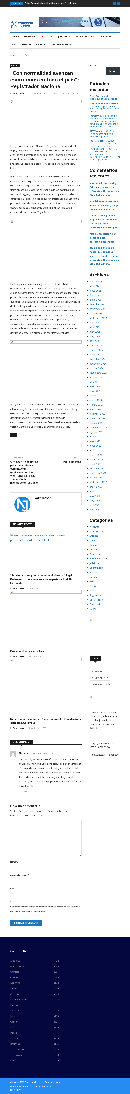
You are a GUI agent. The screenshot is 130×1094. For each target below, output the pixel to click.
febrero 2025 (96, 349)
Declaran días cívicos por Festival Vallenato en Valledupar (103, 223)
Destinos (94, 549)
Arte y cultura (84, 36)
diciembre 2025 (97, 304)
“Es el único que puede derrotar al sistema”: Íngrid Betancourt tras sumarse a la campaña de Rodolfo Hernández (41, 579)
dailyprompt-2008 (100, 677)
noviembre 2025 (98, 308)
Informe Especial (61, 44)
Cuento (93, 540)
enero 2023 (95, 463)
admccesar (18, 93)
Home (13, 55)
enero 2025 (95, 354)
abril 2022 (95, 505)
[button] (114, 3)
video (108, 684)
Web (12, 888)
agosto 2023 (96, 432)
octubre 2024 (96, 368)
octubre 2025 (96, 313)
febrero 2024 (96, 404)
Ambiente (94, 526)
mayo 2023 (95, 445)
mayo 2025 (95, 336)
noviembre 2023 (98, 418)
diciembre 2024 (97, 359)
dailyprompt (97, 671)
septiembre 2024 (98, 372)
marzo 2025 (96, 345)
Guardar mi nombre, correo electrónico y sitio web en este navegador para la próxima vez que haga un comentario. (45, 908)
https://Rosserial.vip (101, 233)
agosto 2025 (96, 322)
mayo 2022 (95, 500)
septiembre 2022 (98, 482)
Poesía (93, 585)
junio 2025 (95, 331)
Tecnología (95, 604)
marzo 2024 (96, 400)
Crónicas (94, 535)
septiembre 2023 (98, 427)
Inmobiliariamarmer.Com (104, 201)
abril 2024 (95, 395)
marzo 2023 (96, 454)
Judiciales (64, 36)
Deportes (105, 36)
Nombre (14, 861)
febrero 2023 (96, 459)
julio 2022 (95, 491)
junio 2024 (95, 386)
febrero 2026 (96, 295)
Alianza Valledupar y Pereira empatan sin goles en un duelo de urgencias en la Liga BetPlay (104, 107)
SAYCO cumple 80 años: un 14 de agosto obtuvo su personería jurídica (103, 134)
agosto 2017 (96, 509)
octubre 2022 (96, 477)
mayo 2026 (95, 290)
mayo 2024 (95, 390)
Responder (24, 791)
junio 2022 (95, 495)
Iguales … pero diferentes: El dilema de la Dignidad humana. (105, 191)
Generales (30, 36)
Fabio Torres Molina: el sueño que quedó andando (50, 3)
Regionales (95, 595)
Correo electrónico (19, 875)
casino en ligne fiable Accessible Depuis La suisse (102, 251)
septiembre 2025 (98, 318)
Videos (93, 608)
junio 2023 (95, 441)
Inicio (15, 36)
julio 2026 (95, 286)
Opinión (41, 44)
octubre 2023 (96, 422)
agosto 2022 (96, 486)
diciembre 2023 (97, 413)
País (14, 44)
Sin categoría (96, 599)
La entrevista (96, 567)
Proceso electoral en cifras (27, 651)
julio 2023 (95, 436)
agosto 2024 (96, 377)
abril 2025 (95, 340)
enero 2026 (95, 299)
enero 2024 (95, 409)
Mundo (26, 44)
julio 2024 (95, 381)
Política (47, 36)
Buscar (93, 65)
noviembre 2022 (98, 473)
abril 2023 (95, 450)
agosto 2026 (96, 281)
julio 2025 (95, 327)
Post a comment (70, 93)
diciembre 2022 (97, 468)
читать (23, 753)
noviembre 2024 (98, 363)
